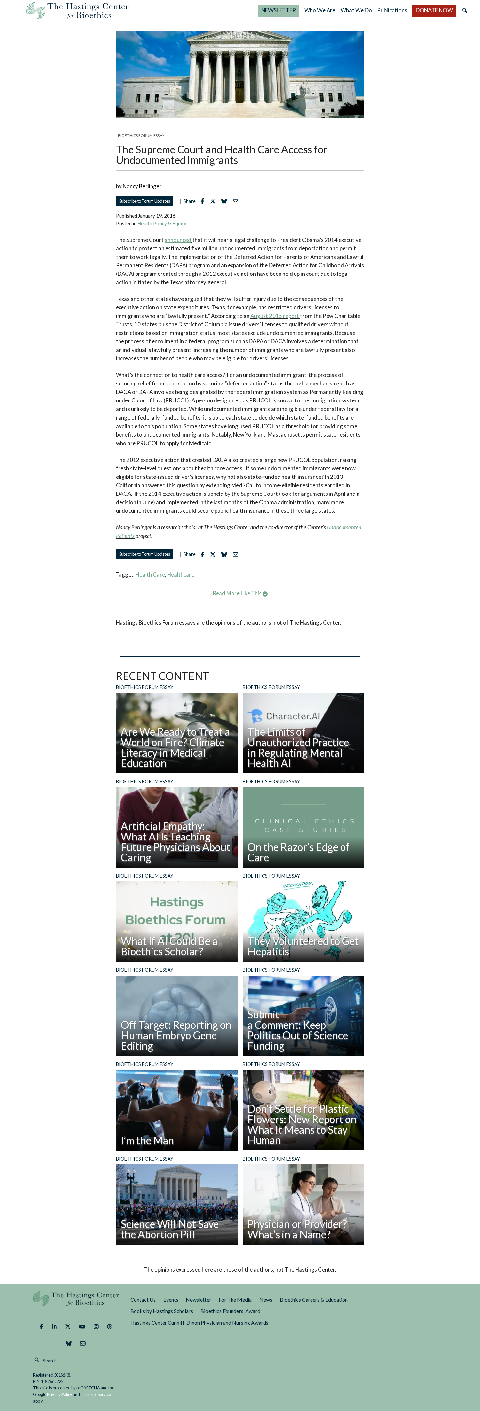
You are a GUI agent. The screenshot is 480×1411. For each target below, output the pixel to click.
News (265, 1299)
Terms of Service (96, 1394)
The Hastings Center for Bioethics (77, 10)
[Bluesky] (68, 1343)
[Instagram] (96, 1326)
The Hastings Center (76, 1303)
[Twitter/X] (67, 1326)
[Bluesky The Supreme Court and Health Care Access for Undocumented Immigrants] (225, 201)
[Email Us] (82, 1343)
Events (170, 1299)
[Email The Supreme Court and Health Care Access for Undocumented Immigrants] (237, 201)
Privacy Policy (59, 1394)
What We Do (356, 10)
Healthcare (180, 574)
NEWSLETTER (278, 10)
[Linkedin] (54, 1326)
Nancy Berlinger (142, 186)
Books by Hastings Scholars (161, 1311)
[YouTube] (82, 1326)
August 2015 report (274, 315)
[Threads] (109, 1326)
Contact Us (143, 1299)
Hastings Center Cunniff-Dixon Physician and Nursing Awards (199, 1322)
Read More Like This (238, 593)
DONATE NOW (434, 10)
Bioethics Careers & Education (314, 1299)
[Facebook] (41, 1326)
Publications (392, 10)
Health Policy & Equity (161, 223)
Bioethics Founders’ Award (230, 1311)
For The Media (235, 1299)
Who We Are (319, 10)
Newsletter (198, 1299)
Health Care (150, 574)
